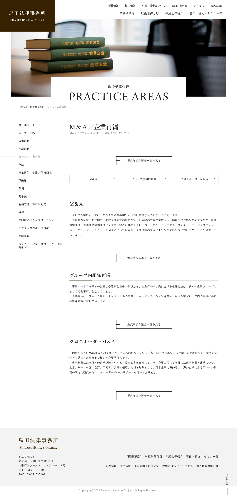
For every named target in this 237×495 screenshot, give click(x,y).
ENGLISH (216, 5)
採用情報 (130, 5)
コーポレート (27, 125)
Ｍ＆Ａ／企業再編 (30, 156)
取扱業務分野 (150, 13)
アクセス (199, 5)
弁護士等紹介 (174, 13)
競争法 (23, 196)
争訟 (21, 164)
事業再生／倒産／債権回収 (35, 172)
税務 (21, 212)
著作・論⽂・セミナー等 (206, 13)
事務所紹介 (127, 13)
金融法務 (24, 148)
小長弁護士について (153, 5)
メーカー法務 (27, 133)
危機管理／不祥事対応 (32, 204)
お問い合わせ (179, 5)
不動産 (23, 180)
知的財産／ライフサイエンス (36, 220)
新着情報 (113, 5)
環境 (21, 188)
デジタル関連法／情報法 (34, 228)
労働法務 (24, 141)
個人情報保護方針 (207, 466)
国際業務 (24, 236)
